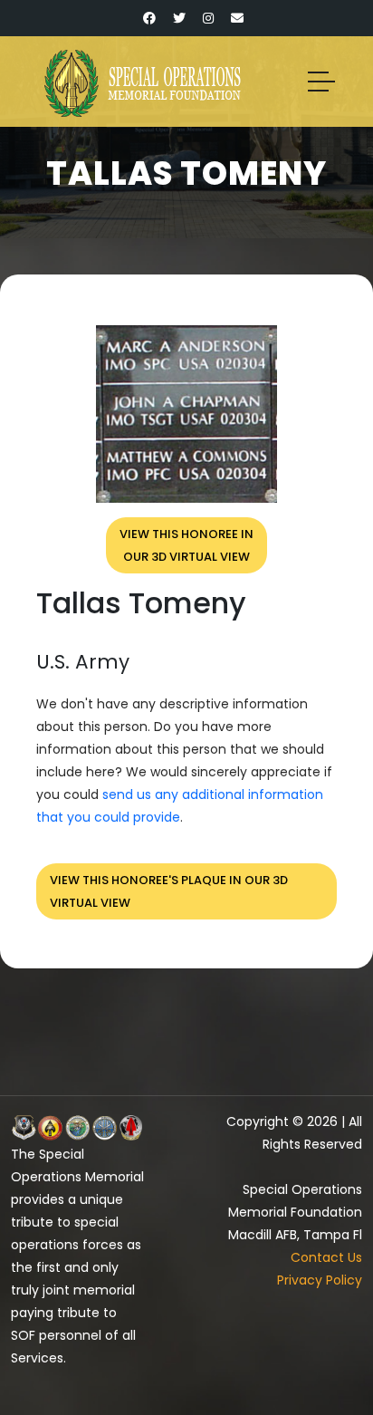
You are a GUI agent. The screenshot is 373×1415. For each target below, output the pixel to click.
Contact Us (326, 1257)
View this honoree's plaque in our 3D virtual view (169, 891)
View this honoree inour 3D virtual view (186, 545)
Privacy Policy (319, 1280)
